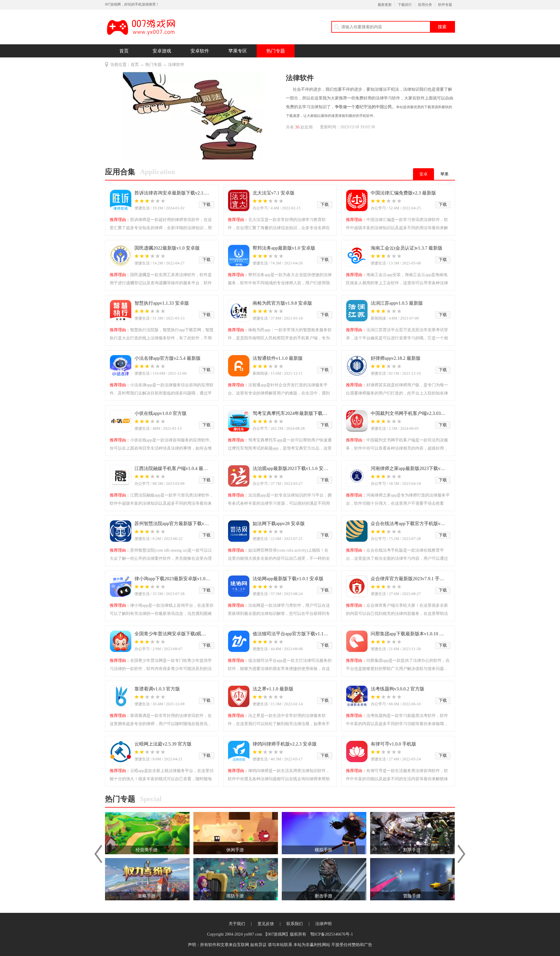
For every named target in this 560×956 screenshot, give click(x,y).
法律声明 (323, 924)
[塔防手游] (235, 879)
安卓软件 (199, 50)
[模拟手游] (324, 833)
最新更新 (385, 5)
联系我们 (294, 924)
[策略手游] (147, 879)
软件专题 (445, 5)
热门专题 (275, 50)
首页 (124, 50)
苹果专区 (237, 50)
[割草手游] (412, 833)
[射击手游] (324, 879)
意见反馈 (266, 924)
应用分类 (425, 5)
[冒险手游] (412, 879)
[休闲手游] (235, 833)
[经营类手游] (147, 833)
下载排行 (405, 5)
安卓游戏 (162, 50)
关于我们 (237, 924)
